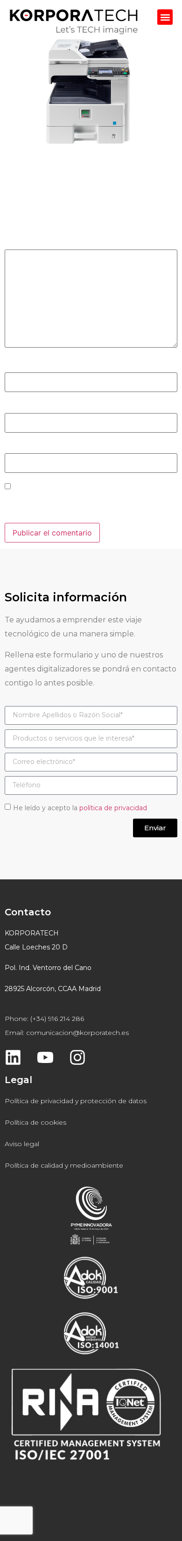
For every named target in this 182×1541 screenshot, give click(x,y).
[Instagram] (77, 1057)
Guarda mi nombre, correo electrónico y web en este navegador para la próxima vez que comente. (90, 504)
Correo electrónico (41, 406)
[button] (165, 17)
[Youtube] (45, 1057)
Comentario (28, 243)
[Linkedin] (13, 1057)
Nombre (22, 366)
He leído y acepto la (80, 808)
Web (12, 447)
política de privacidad (113, 808)
